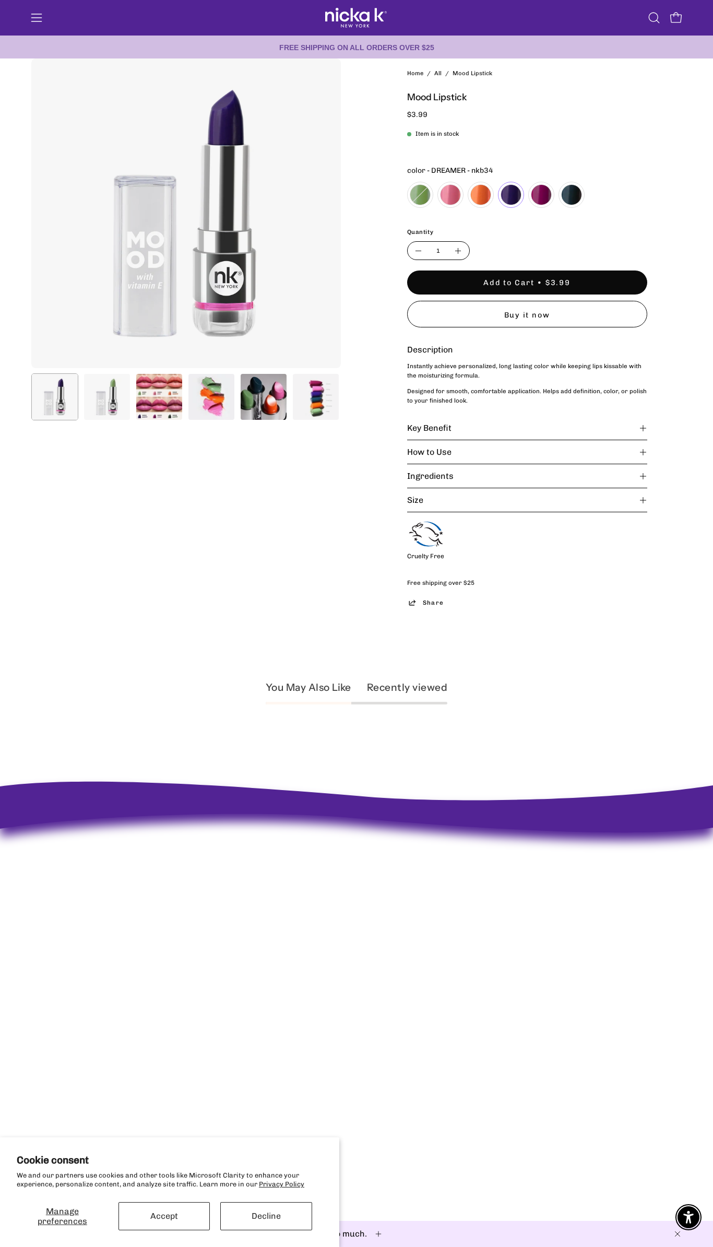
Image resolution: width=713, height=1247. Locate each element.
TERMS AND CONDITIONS (240, 901)
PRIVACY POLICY (226, 860)
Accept (164, 1216)
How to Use (429, 452)
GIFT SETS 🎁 (355, 943)
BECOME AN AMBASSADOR (75, 838)
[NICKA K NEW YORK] (356, 18)
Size (415, 500)
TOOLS (344, 929)
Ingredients (430, 476)
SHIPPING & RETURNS (234, 847)
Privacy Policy (281, 1184)
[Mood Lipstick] (54, 396)
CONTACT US (219, 874)
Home (415, 73)
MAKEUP (348, 874)
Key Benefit (429, 428)
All (438, 73)
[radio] (420, 195)
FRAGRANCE (354, 901)
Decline (266, 1216)
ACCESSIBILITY (224, 888)
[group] (356, 47)
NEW (341, 847)
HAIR (342, 915)
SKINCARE (350, 888)
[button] (654, 18)
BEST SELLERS (357, 860)
